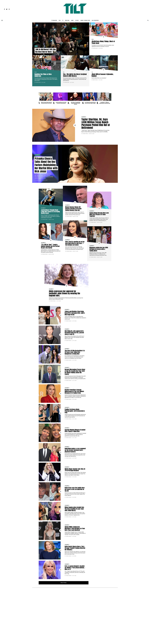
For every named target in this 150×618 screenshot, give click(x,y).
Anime (72, 20)
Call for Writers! (95, 20)
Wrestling (67, 20)
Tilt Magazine (54, 20)
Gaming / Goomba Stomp (85, 20)
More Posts (63, 582)
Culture (77, 20)
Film (59, 20)
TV (62, 20)
